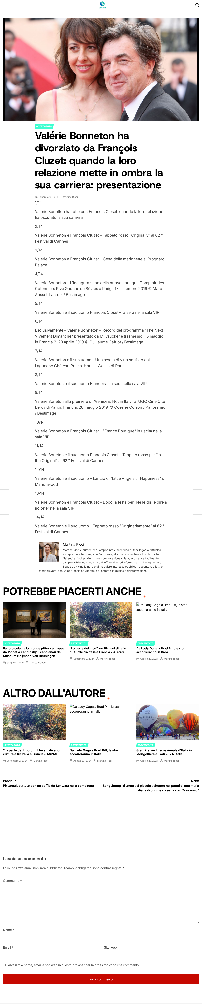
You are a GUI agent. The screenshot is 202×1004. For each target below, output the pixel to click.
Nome (8, 930)
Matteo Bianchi (37, 662)
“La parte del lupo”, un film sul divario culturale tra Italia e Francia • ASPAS (98, 650)
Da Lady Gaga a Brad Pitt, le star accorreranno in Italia (160, 650)
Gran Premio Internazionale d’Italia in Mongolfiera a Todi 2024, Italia (164, 752)
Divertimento (44, 126)
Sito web (110, 947)
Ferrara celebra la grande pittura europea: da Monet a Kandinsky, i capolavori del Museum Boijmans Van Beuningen (34, 652)
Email (8, 947)
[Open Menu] (6, 5)
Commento (12, 881)
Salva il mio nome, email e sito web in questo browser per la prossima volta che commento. (73, 965)
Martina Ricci (70, 196)
